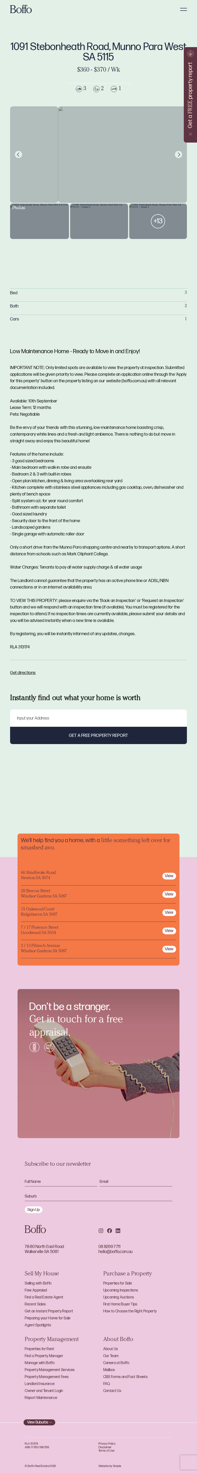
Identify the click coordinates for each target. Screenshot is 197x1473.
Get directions (23, 673)
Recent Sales (35, 1304)
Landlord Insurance (40, 1384)
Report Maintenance (41, 1398)
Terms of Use (106, 1451)
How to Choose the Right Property (130, 1311)
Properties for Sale (117, 1283)
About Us (110, 1349)
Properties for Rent (39, 1349)
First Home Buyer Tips (120, 1304)
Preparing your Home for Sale (47, 1318)
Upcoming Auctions (118, 1297)
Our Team (111, 1356)
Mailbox (109, 1370)
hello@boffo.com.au (115, 1251)
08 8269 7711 (109, 1246)
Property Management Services (49, 1370)
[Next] (178, 154)
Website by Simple (109, 1466)
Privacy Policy (107, 1444)
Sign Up (33, 1209)
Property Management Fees (46, 1377)
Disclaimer (105, 1447)
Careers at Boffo (116, 1363)
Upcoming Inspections (120, 1290)
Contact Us (112, 1391)
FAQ (106, 1384)
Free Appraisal (36, 1290)
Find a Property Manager (44, 1356)
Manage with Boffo (40, 1363)
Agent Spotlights (38, 1325)
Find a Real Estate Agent (44, 1297)
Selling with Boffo (38, 1283)
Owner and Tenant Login (44, 1391)
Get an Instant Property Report (49, 1311)
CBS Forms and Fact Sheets (125, 1377)
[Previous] (18, 154)
